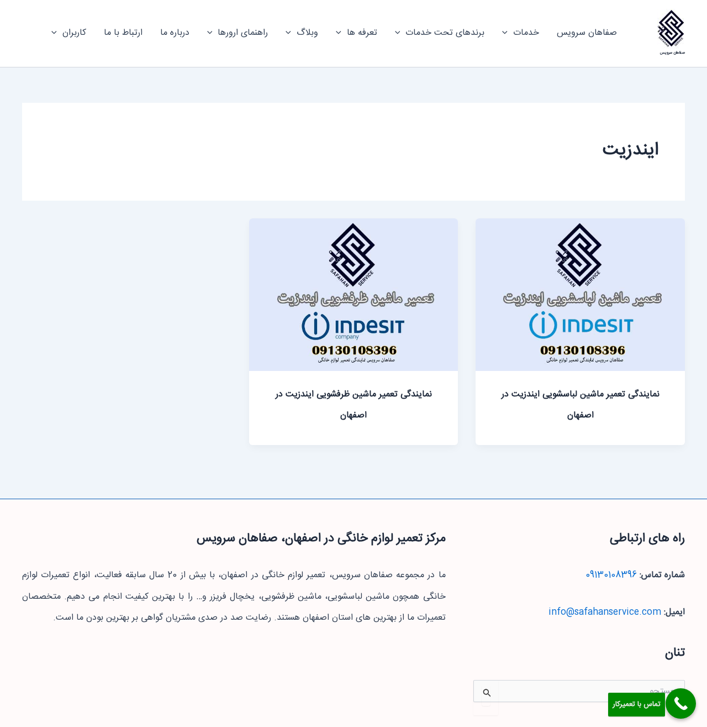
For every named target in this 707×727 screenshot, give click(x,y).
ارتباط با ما (123, 32)
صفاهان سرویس (672, 53)
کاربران (74, 32)
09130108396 (611, 575)
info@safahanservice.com (604, 612)
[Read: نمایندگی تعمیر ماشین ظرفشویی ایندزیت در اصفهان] (353, 294)
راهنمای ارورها (243, 32)
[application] (507, 33)
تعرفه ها (362, 32)
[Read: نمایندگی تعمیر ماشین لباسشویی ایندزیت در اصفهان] (580, 294)
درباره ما (174, 32)
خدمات (526, 32)
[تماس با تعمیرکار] (681, 703)
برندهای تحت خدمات (444, 32)
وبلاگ (307, 32)
